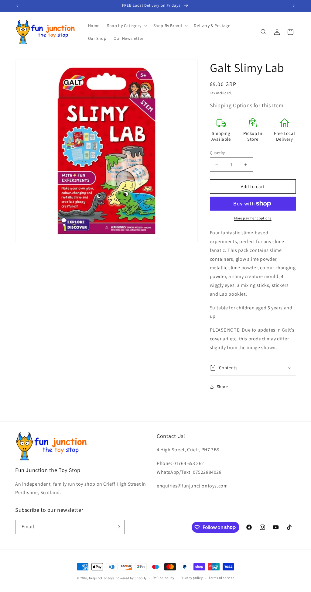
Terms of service (221, 578)
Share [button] (222, 386)
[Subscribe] (117, 527)
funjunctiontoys (102, 578)
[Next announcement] (293, 6)
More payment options (253, 218)
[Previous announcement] (17, 6)
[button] (126, 25)
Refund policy (163, 578)
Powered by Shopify (131, 578)
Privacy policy (191, 578)
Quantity (217, 152)
